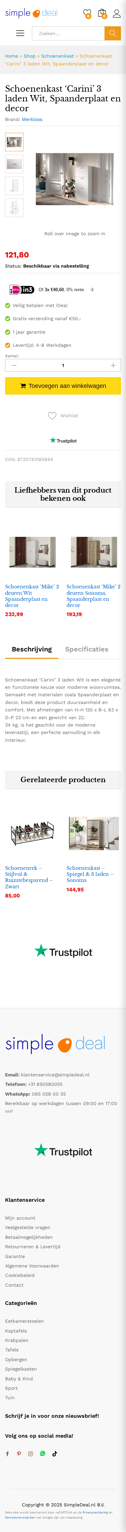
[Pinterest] (19, 1454)
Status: (13, 266)
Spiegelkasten (21, 1369)
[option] (32, 576)
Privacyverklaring (95, 1512)
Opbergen (16, 1359)
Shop (30, 56)
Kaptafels (16, 1331)
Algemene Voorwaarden (32, 1265)
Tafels (11, 1349)
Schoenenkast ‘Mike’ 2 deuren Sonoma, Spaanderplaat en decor (94, 596)
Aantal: (12, 356)
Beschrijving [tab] (32, 649)
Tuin (10, 1397)
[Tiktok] (55, 1454)
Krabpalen (17, 1340)
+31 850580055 (45, 1084)
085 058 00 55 (49, 1094)
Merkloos (32, 119)
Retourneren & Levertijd (32, 1246)
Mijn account (20, 1218)
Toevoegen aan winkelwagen (67, 385)
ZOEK (112, 33)
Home (11, 56)
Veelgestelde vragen (27, 1227)
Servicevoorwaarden (20, 1517)
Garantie (15, 1256)
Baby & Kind (19, 1378)
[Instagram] (31, 1454)
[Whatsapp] (43, 1454)
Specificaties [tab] (87, 649)
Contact (14, 1285)
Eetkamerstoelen (24, 1321)
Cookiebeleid (20, 1275)
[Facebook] (7, 1454)
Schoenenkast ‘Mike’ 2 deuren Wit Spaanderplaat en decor (32, 596)
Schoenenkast (57, 56)
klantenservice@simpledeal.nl (55, 1074)
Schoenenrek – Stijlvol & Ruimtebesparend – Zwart (29, 877)
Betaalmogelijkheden (29, 1237)
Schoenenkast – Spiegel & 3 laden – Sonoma (90, 874)
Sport (11, 1388)
